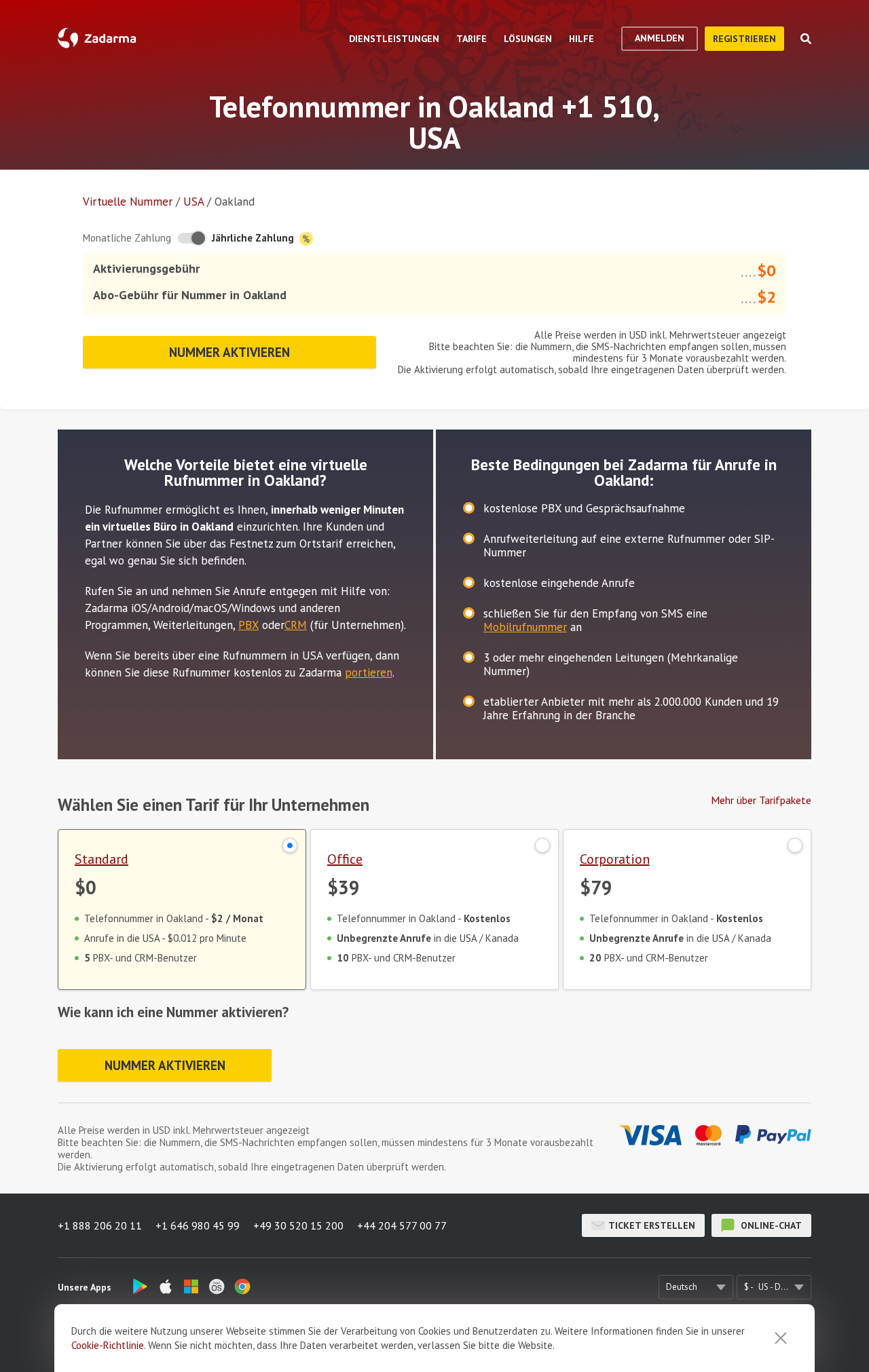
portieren (368, 672)
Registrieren (744, 39)
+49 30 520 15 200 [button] (298, 1225)
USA (193, 201)
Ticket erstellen (651, 1225)
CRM (295, 624)
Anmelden (659, 38)
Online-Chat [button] (770, 1225)
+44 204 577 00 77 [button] (402, 1225)
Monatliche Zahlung (127, 237)
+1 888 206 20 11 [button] (100, 1225)
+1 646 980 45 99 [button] (197, 1225)
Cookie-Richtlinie (107, 1345)
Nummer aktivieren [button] (229, 352)
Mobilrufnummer (525, 627)
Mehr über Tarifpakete (761, 800)
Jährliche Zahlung (254, 237)
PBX (248, 624)
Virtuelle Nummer (127, 201)
